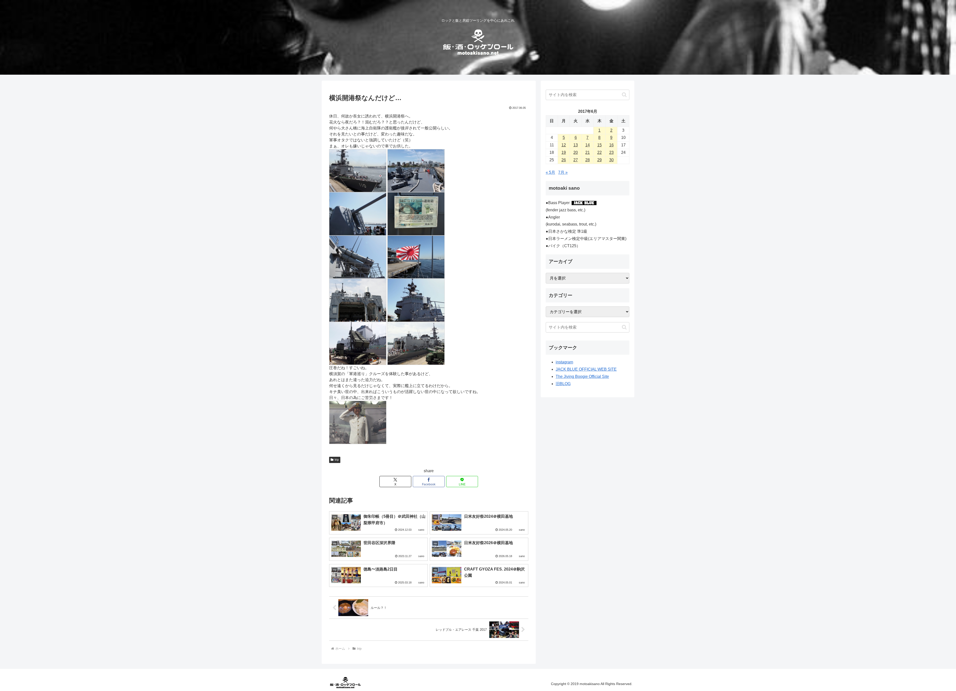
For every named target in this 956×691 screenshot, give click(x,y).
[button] (624, 95)
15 (599, 145)
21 (587, 152)
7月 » (563, 172)
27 (575, 160)
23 (611, 152)
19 (563, 152)
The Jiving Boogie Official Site (582, 376)
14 (587, 145)
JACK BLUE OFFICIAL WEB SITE (586, 369)
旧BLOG (563, 384)
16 (611, 145)
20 (575, 152)
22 (599, 152)
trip (337, 459)
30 (611, 160)
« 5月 (550, 172)
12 (563, 145)
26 (563, 160)
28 (587, 160)
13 (575, 145)
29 (599, 160)
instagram (564, 362)
